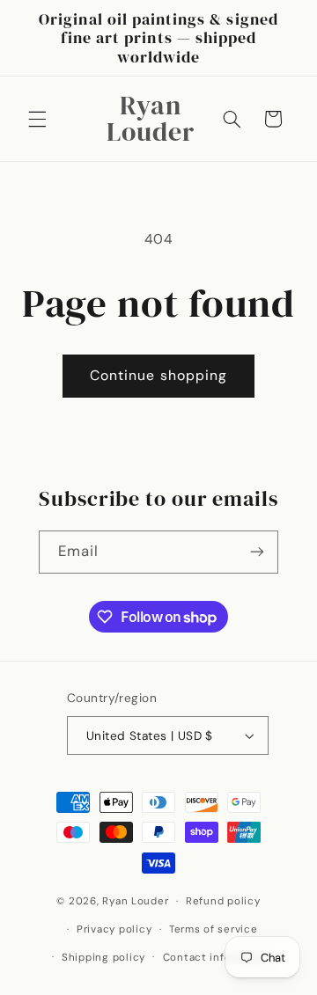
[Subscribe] (257, 552)
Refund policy (223, 901)
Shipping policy (103, 957)
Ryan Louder (135, 901)
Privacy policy (114, 929)
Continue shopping (158, 375)
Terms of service (213, 929)
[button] (37, 119)
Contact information (218, 957)
